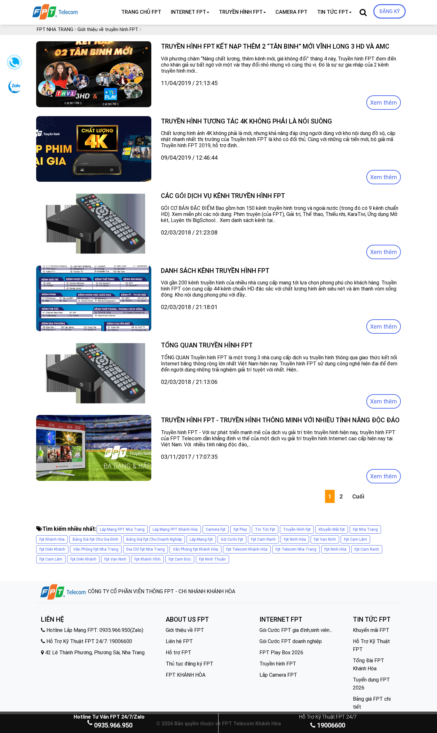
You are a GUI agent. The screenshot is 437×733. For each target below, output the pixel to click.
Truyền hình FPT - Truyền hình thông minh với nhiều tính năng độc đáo (280, 420)
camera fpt (216, 529)
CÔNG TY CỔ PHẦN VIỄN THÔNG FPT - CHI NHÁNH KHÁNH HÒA (161, 591)
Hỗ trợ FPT (178, 652)
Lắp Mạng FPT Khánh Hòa (175, 529)
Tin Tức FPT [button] (332, 12)
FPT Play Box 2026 (281, 652)
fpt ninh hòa (295, 539)
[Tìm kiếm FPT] (76, 10)
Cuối (358, 496)
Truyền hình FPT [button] (241, 12)
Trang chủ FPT (141, 12)
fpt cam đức (180, 559)
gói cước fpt (232, 539)
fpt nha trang (365, 529)
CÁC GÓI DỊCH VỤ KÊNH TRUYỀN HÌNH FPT (223, 196)
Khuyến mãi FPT (371, 630)
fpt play (240, 529)
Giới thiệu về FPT (185, 630)
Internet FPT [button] (188, 12)
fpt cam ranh (263, 539)
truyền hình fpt (297, 529)
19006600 (330, 725)
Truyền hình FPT (277, 664)
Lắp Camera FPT (278, 675)
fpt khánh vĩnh (147, 559)
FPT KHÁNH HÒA (185, 675)
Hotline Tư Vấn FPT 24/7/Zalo (109, 717)
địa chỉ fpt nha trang (145, 549)
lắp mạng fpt (201, 539)
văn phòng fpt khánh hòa (195, 549)
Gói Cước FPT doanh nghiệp (290, 641)
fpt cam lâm (355, 539)
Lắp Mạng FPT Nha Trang (122, 529)
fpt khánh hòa (52, 539)
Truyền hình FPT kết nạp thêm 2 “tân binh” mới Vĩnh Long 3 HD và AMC (275, 46)
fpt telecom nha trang (295, 549)
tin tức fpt (265, 529)
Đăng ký (389, 11)
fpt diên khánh (52, 549)
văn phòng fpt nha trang (95, 549)
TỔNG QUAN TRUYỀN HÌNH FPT (207, 345)
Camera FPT (291, 12)
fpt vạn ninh (325, 539)
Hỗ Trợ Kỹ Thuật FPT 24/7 (328, 717)
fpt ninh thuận (212, 559)
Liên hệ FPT (179, 641)
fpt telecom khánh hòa (246, 549)
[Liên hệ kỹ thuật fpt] (13, 64)
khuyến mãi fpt (332, 529)
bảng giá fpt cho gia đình (95, 539)
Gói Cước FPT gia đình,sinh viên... (295, 630)
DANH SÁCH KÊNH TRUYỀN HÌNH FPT (215, 271)
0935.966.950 (113, 725)
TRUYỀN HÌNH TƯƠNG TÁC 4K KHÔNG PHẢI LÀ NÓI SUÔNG (246, 121)
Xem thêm (383, 102)
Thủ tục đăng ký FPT (189, 664)
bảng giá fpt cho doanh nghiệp (154, 539)
